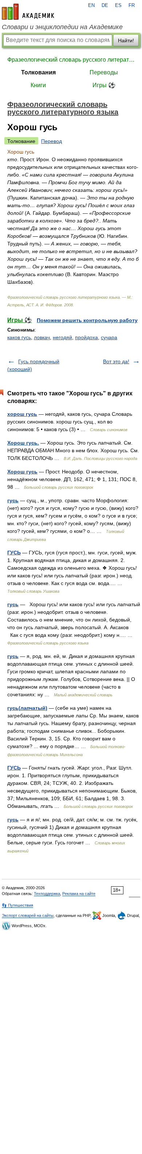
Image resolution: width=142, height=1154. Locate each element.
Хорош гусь (22, 472)
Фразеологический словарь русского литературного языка (71, 60)
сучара (109, 337)
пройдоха (86, 337)
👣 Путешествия (17, 905)
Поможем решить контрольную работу (87, 320)
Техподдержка (47, 893)
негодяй (62, 337)
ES (118, 5)
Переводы (104, 72)
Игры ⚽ (103, 85)
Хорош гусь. (23, 443)
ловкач (42, 337)
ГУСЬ (14, 552)
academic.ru (28, 12)
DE (105, 5)
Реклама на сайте (78, 893)
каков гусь (19, 337)
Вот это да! (116, 361)
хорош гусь (22, 414)
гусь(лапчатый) (27, 708)
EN (91, 5)
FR (132, 5)
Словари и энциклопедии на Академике (62, 27)
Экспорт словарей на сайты (28, 915)
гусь (13, 500)
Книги (38, 85)
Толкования (38, 72)
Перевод (51, 141)
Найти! (126, 40)
